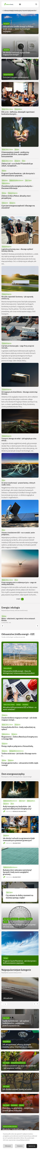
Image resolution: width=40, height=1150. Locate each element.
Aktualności (5, 180)
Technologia (29, 919)
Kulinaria (22, 919)
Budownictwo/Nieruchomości (16, 180)
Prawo (23, 160)
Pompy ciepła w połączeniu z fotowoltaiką (17, 746)
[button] (2, 626)
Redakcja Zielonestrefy (20, 811)
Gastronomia (15, 919)
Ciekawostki (5, 203)
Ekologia (17, 149)
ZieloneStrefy (17, 843)
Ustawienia (20, 1146)
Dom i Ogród (28, 180)
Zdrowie (5, 921)
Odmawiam (8, 1146)
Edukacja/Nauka (6, 183)
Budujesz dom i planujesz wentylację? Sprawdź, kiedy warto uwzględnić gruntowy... (17, 872)
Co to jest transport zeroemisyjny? (16, 77)
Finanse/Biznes (18, 109)
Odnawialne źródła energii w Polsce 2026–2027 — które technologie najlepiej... (18, 29)
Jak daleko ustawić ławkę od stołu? (17, 1089)
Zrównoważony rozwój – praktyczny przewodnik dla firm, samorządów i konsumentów (15, 154)
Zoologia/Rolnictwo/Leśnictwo (17, 751)
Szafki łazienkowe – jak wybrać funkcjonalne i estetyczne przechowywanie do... (15, 1023)
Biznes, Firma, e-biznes (7, 109)
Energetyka (6, 23)
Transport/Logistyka (8, 74)
